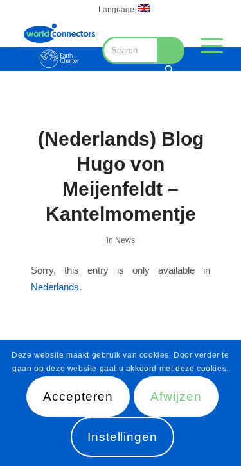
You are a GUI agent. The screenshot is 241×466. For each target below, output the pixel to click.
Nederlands (55, 286)
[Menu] (205, 45)
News (125, 240)
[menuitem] (124, 8)
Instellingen (122, 437)
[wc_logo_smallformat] (59, 45)
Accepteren (78, 396)
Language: (118, 9)
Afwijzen (176, 396)
